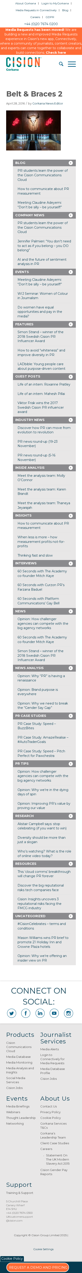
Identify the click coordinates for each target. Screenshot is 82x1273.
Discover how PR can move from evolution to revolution (44, 430)
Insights (23, 515)
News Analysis (29, 668)
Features (24, 324)
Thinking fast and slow (35, 555)
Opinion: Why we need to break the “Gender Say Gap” (43, 705)
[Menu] (69, 64)
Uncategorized (30, 916)
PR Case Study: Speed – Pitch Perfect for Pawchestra (41, 753)
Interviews (26, 563)
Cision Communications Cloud (18, 1047)
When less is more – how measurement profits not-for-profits (41, 541)
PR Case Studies (30, 716)
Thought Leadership (21, 1118)
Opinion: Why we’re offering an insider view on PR (42, 958)
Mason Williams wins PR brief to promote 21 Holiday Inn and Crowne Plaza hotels (43, 942)
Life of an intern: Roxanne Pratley (44, 384)
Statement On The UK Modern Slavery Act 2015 (57, 1159)
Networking (15, 1123)
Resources (25, 864)
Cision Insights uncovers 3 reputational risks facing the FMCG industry (40, 903)
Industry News (30, 420)
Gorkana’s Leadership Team (53, 1135)
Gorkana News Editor (47, 103)
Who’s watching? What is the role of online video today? (44, 853)
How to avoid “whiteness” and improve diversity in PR (41, 352)
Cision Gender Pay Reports (53, 1172)
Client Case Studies (54, 1143)
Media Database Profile (52, 1071)
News (20, 611)
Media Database (18, 1057)
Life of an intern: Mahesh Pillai (41, 394)
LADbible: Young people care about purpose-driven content (41, 366)
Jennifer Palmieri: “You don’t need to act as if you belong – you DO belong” (44, 245)
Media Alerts (49, 1049)
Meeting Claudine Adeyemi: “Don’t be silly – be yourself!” (40, 205)
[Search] (58, 64)
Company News (29, 215)
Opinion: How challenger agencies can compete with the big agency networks (43, 623)
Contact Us (48, 1106)
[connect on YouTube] (54, 1013)
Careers (35, 17)
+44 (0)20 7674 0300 (19, 1212)
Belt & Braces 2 (34, 93)
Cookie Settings (43, 1249)
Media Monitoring (19, 1062)
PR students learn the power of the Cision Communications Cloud (43, 175)
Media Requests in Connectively (36, 10)
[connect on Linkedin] (40, 1013)
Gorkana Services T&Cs (53, 1125)
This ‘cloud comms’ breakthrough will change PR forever (44, 874)
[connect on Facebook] (25, 1013)
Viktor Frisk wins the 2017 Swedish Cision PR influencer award (41, 407)
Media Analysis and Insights (20, 1070)
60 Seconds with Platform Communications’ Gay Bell (38, 601)
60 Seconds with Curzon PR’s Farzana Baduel (41, 587)
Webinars (13, 1112)
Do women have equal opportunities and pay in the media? (40, 311)
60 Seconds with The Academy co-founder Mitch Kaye (42, 573)
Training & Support (19, 1193)
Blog (65, 10)
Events (22, 272)
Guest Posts (27, 376)
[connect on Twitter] (11, 1013)
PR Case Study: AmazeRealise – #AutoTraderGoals (43, 739)
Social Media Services (15, 1080)
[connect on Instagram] (68, 1013)
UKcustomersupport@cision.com (19, 1218)
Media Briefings (17, 1106)
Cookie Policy (50, 1118)
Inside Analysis (30, 468)
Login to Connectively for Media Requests (52, 1059)
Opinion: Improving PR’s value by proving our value (44, 805)
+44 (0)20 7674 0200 (41, 24)
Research (24, 816)
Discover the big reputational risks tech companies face (41, 887)
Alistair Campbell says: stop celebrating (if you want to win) (42, 826)
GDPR (50, 17)
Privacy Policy (50, 1112)
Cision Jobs (14, 1088)
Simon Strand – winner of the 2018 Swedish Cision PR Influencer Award (41, 336)
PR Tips (22, 763)
